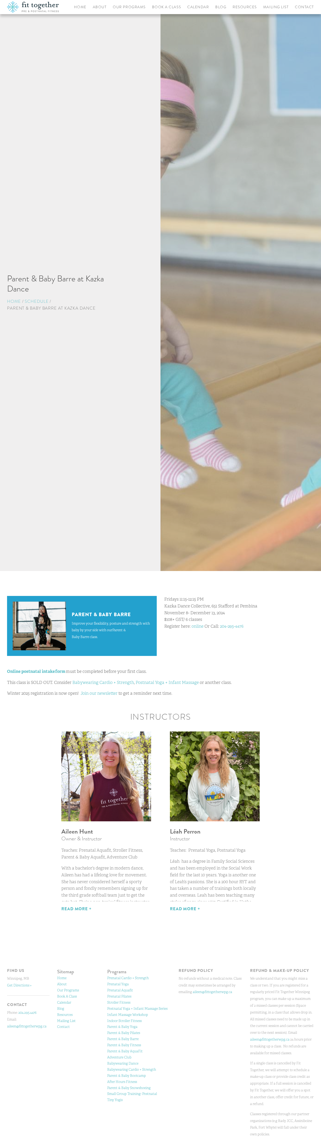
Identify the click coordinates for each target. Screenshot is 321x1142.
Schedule (36, 301)
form (60, 671)
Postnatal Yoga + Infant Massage (167, 682)
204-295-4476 (231, 626)
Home (14, 301)
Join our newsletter (99, 693)
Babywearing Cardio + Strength (103, 682)
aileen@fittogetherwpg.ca (27, 1026)
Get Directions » (19, 985)
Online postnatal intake (31, 671)
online (198, 626)
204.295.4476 (27, 1012)
